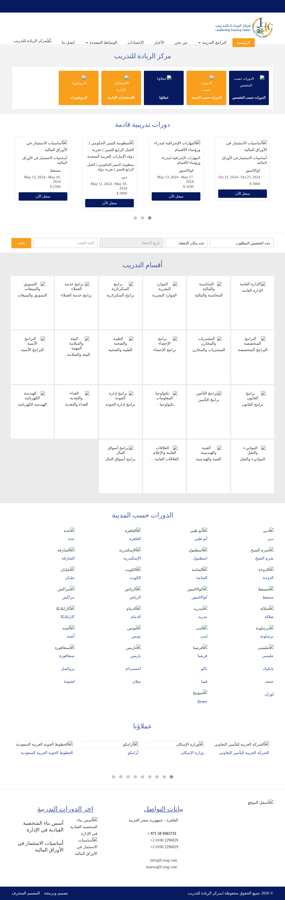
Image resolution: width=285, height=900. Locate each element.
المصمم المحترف (26, 893)
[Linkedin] (15, 6)
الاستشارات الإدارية (121, 97)
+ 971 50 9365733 (161, 833)
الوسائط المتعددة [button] (103, 42)
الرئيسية (243, 42)
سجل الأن (43, 196)
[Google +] (35, 6)
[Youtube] (28, 6)
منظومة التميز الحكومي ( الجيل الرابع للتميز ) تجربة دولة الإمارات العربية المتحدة (110, 169)
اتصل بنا (68, 42)
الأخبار (159, 42)
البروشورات (78, 97)
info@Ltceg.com (163, 860)
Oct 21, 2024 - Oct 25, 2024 (239, 177)
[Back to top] (270, 869)
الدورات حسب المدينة (206, 97)
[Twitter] (42, 6)
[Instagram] (22, 6)
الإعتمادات (135, 42)
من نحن (181, 42)
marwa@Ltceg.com (161, 867)
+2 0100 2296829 (164, 840)
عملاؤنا (164, 97)
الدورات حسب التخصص (249, 97)
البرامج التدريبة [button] (214, 42)
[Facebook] (48, 6)
